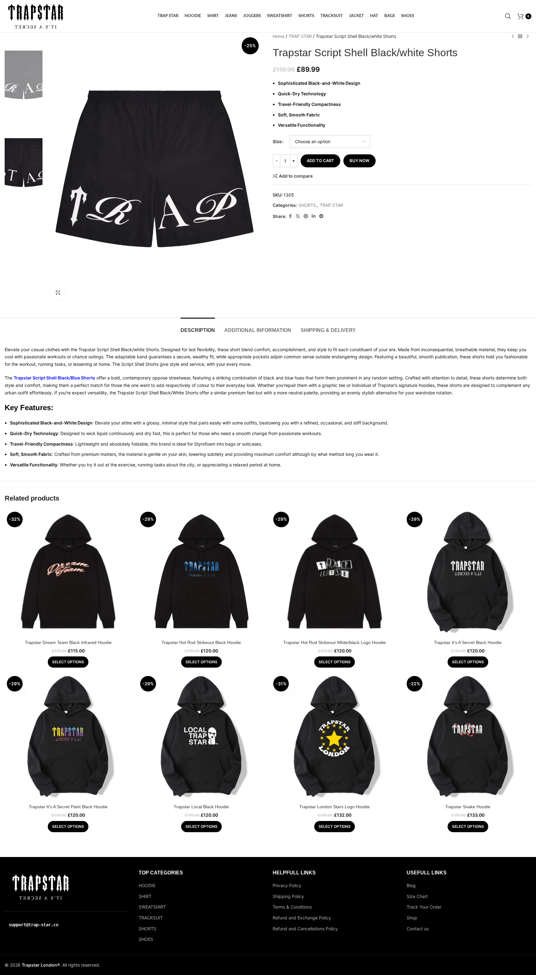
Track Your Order (424, 906)
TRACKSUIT (151, 917)
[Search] (508, 16)
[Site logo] (36, 15)
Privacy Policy (287, 885)
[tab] (198, 327)
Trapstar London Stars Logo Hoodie (334, 806)
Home (278, 36)
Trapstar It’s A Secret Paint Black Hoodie (68, 806)
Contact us (418, 928)
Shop (412, 917)
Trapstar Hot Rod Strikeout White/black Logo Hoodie (334, 642)
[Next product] (527, 36)
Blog (411, 885)
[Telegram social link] (321, 216)
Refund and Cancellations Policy (305, 928)
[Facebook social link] (290, 216)
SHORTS (307, 205)
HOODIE (147, 885)
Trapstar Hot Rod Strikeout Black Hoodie (201, 642)
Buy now (359, 160)
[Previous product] (512, 36)
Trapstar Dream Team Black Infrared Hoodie (68, 642)
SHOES (146, 939)
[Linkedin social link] (313, 216)
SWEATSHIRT (152, 906)
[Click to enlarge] (58, 292)
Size (277, 141)
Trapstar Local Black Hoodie (201, 806)
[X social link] (298, 216)
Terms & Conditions (292, 906)
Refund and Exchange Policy (302, 917)
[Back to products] (520, 36)
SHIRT (145, 896)
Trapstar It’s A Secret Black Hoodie (468, 642)
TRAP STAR (300, 36)
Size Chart (417, 896)
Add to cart (320, 160)
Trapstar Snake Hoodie (467, 806)
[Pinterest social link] (306, 216)
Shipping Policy (288, 896)
